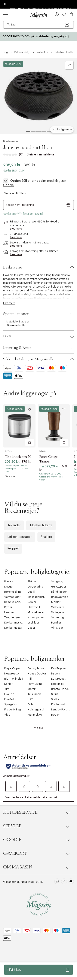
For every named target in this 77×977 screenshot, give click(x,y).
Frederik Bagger (14, 709)
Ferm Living (35, 683)
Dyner (8, 607)
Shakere (46, 536)
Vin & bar (57, 627)
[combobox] (38, 24)
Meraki (32, 689)
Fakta (7, 336)
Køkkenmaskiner (15, 622)
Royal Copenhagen (17, 668)
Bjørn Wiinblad (13, 678)
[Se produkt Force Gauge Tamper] (54, 425)
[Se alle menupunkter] (5, 14)
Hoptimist (57, 683)
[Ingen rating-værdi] (11, 155)
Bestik (32, 591)
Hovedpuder (36, 617)
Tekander (14, 525)
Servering (57, 617)
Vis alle (38, 728)
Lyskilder (33, 622)
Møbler (56, 602)
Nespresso (11, 673)
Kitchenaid (58, 704)
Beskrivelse (12, 267)
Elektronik (34, 607)
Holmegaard (36, 709)
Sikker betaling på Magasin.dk (28, 359)
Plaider (32, 581)
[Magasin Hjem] (38, 15)
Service (12, 826)
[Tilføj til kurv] (29, 442)
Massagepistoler (38, 596)
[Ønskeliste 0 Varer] (64, 14)
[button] (56, 14)
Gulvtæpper (58, 586)
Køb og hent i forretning (20, 205)
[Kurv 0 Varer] (71, 14)
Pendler (56, 622)
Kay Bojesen (59, 668)
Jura (6, 689)
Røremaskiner (13, 591)
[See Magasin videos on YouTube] (71, 882)
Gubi (31, 704)
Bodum (55, 714)
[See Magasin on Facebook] (64, 882)
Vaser (31, 627)
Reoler (32, 602)
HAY (30, 699)
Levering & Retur (17, 348)
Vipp (7, 714)
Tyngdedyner (13, 617)
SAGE (8, 451)
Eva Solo (10, 699)
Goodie (12, 840)
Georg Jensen (37, 668)
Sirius (54, 694)
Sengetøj (57, 581)
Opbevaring (35, 586)
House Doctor (37, 673)
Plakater (9, 581)
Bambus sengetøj (15, 602)
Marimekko (35, 714)
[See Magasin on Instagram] (57, 882)
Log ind (39, 213)
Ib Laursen (34, 694)
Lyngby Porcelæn (62, 709)
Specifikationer (16, 314)
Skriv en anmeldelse (41, 154)
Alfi (30, 678)
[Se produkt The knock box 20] (19, 425)
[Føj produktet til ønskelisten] (69, 65)
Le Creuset (58, 678)
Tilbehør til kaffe (41, 525)
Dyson (55, 673)
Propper (13, 548)
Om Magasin (17, 867)
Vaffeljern (57, 612)
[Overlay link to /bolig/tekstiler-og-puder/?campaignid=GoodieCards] (38, 36)
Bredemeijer (10, 141)
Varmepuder (12, 596)
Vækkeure (57, 607)
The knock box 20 (18, 456)
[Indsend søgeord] (8, 24)
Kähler (8, 683)
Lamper (9, 612)
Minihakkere (36, 612)
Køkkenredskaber (19, 536)
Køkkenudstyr (13, 627)
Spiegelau (10, 704)
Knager (9, 586)
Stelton (56, 699)
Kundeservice (20, 812)
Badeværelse (59, 596)
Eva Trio (9, 694)
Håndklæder (59, 591)
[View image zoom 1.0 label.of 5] (38, 95)
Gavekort (15, 853)
